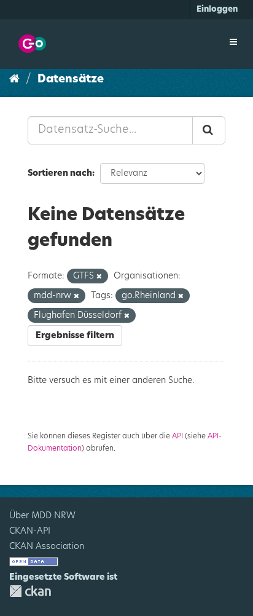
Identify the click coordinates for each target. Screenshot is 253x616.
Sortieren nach (60, 173)
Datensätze (70, 79)
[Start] (14, 79)
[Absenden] (208, 130)
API (177, 436)
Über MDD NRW (42, 515)
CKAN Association (46, 546)
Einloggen (217, 10)
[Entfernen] (99, 276)
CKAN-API (29, 531)
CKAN (30, 591)
